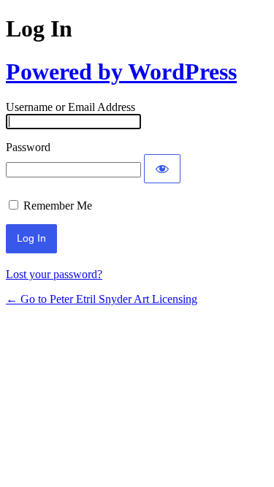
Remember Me (57, 205)
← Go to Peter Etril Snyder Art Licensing (101, 299)
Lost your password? (54, 274)
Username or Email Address (70, 107)
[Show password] (162, 168)
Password (28, 147)
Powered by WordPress (121, 71)
